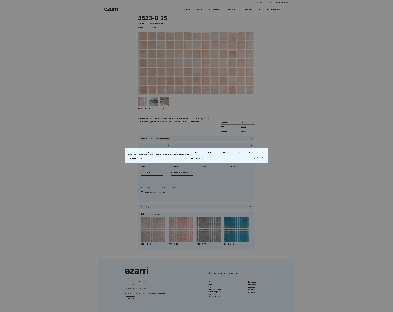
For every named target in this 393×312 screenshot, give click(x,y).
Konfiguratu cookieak (258, 158)
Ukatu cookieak (136, 158)
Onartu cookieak (197, 158)
